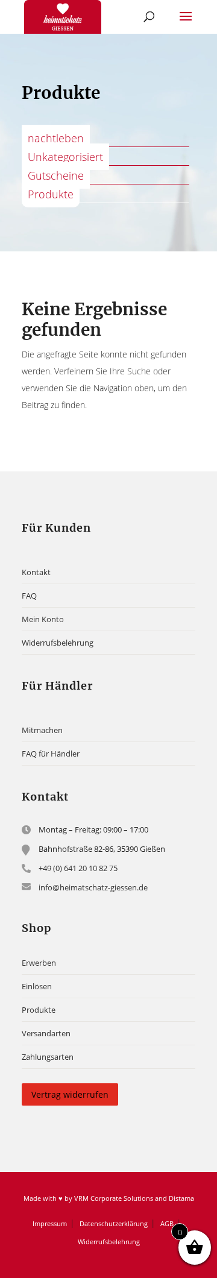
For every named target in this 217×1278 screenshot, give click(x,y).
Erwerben (39, 962)
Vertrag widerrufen (69, 1094)
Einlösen (37, 986)
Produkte (51, 194)
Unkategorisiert (65, 157)
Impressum (50, 1223)
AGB (167, 1223)
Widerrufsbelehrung (57, 642)
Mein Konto (43, 619)
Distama (181, 1198)
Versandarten (46, 1033)
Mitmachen (42, 730)
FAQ (29, 595)
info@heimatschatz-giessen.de (93, 887)
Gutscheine (56, 175)
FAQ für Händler (51, 753)
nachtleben (56, 138)
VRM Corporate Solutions (113, 1198)
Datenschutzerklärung (114, 1223)
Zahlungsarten (48, 1056)
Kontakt (36, 572)
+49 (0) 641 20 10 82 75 (78, 868)
